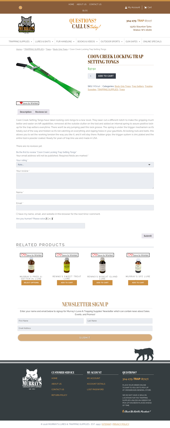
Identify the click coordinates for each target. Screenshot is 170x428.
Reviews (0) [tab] (41, 112)
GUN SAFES (131, 41)
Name (20, 192)
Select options (31, 283)
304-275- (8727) (135, 379)
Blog (85, 10)
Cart (150, 7)
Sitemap (106, 424)
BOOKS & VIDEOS (86, 41)
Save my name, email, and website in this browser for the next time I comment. (59, 214)
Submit (84, 337)
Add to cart (106, 76)
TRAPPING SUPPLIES (19, 41)
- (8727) (139, 20)
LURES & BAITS (43, 41)
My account (93, 378)
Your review (23, 171)
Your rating (22, 160)
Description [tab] (26, 112)
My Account (133, 7)
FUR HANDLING (64, 41)
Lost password (95, 389)
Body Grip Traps (60, 49)
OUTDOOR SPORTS (110, 41)
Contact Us (95, 4)
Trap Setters (138, 86)
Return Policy (59, 395)
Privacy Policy (121, 424)
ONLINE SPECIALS (152, 41)
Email (19, 203)
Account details (96, 384)
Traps (48, 49)
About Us (81, 4)
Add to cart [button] (67, 283)
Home (71, 4)
